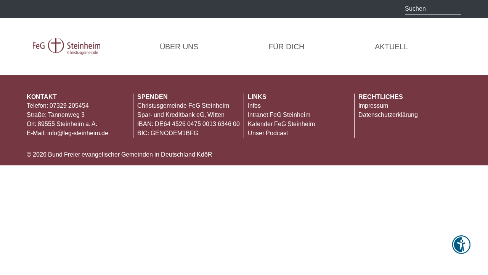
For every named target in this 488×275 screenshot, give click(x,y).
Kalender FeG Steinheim (281, 124)
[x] (49, 8)
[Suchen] (455, 9)
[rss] (33, 9)
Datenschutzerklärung (388, 115)
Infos (254, 105)
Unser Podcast (268, 133)
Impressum (373, 105)
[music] (65, 8)
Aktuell (391, 46)
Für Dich (286, 46)
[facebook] (95, 9)
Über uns (179, 46)
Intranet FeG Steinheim (279, 115)
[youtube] (80, 9)
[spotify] (110, 8)
